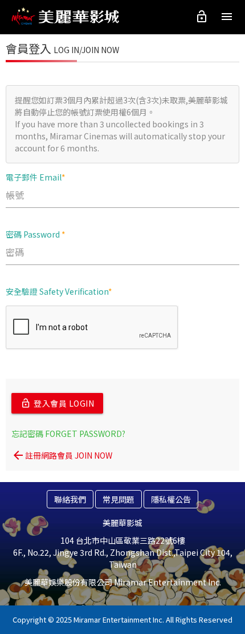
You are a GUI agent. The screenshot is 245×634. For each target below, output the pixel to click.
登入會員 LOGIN (57, 403)
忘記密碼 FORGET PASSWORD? (68, 433)
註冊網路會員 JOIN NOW (61, 455)
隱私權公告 (171, 499)
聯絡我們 (70, 499)
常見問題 (118, 499)
